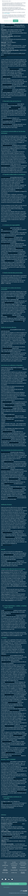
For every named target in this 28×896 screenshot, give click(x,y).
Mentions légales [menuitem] (5, 872)
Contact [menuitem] (5, 862)
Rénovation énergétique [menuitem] (23, 873)
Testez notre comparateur (14, 883)
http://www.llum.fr (5, 572)
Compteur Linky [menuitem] (14, 872)
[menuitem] (5, 874)
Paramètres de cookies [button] (8, 20)
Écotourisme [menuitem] (23, 865)
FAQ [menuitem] (5, 863)
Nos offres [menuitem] (14, 862)
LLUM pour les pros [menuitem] (14, 863)
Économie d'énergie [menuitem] (22, 863)
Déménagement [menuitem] (23, 867)
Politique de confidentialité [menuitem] (5, 870)
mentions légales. (7, 13)
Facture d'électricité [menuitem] (14, 870)
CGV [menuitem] (5, 867)
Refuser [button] (21, 20)
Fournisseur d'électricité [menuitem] (14, 867)
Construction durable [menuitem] (23, 870)
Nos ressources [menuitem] (14, 865)
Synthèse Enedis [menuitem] (5, 865)
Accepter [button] (15, 20)
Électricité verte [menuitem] (23, 862)
